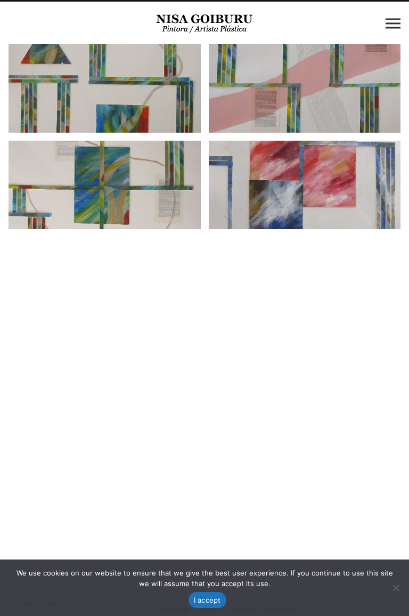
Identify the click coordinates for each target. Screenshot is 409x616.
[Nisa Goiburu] (204, 23)
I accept (207, 600)
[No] (395, 587)
